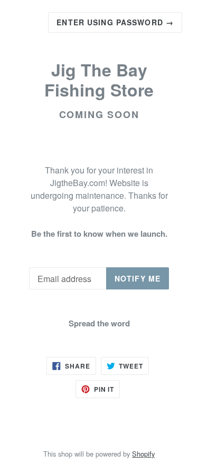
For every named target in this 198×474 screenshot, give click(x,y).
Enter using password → (115, 22)
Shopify (143, 454)
